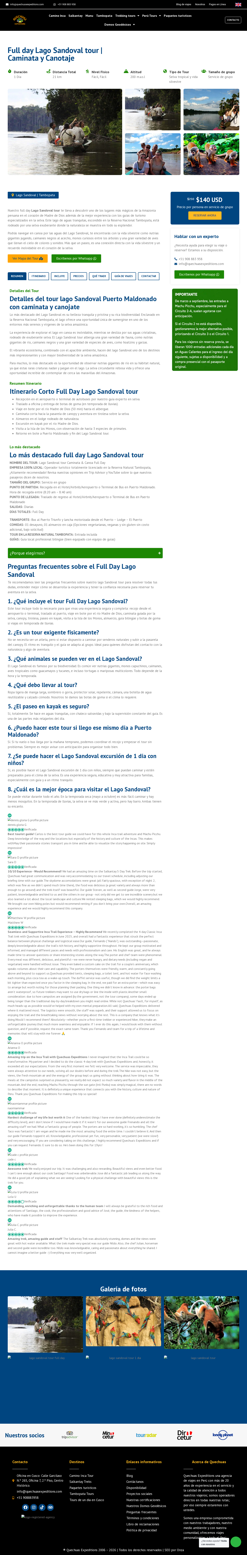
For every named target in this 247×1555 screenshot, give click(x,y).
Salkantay (76, 16)
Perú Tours (149, 16)
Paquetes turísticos (178, 16)
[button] (76, 258)
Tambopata (104, 16)
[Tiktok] (42, 1507)
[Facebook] (25, 1507)
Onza (180, 1550)
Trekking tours (125, 16)
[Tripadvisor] (50, 1507)
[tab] (17, 276)
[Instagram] (33, 1507)
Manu (89, 16)
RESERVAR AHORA (205, 215)
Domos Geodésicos (117, 24)
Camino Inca (57, 16)
